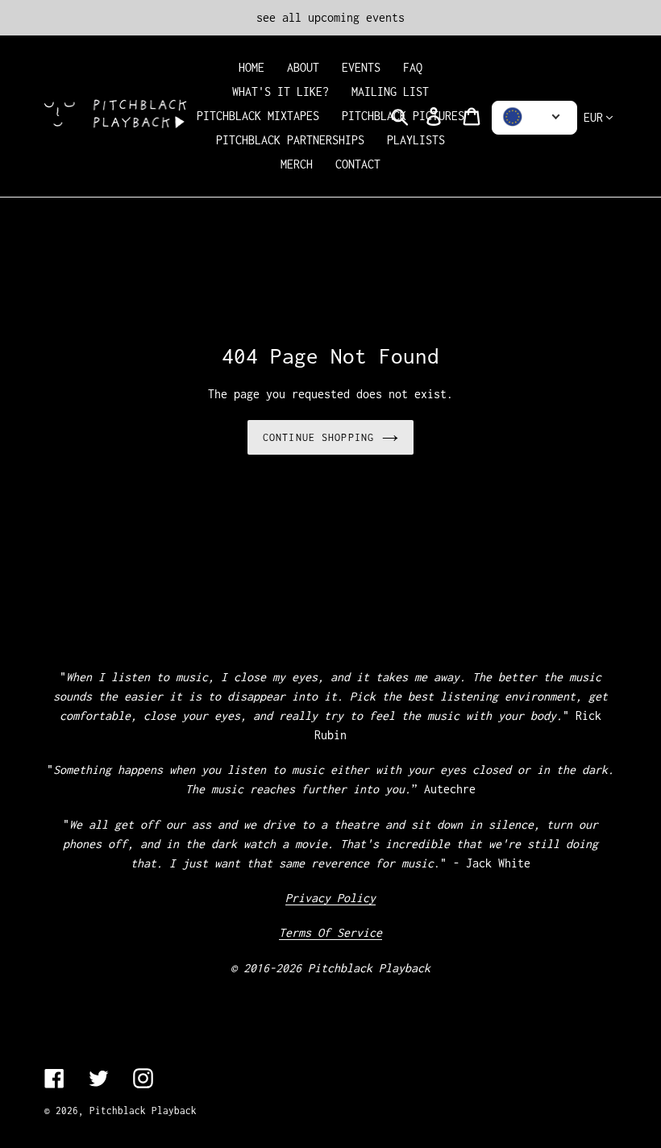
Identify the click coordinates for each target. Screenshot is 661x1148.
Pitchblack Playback (143, 1110)
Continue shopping (318, 437)
